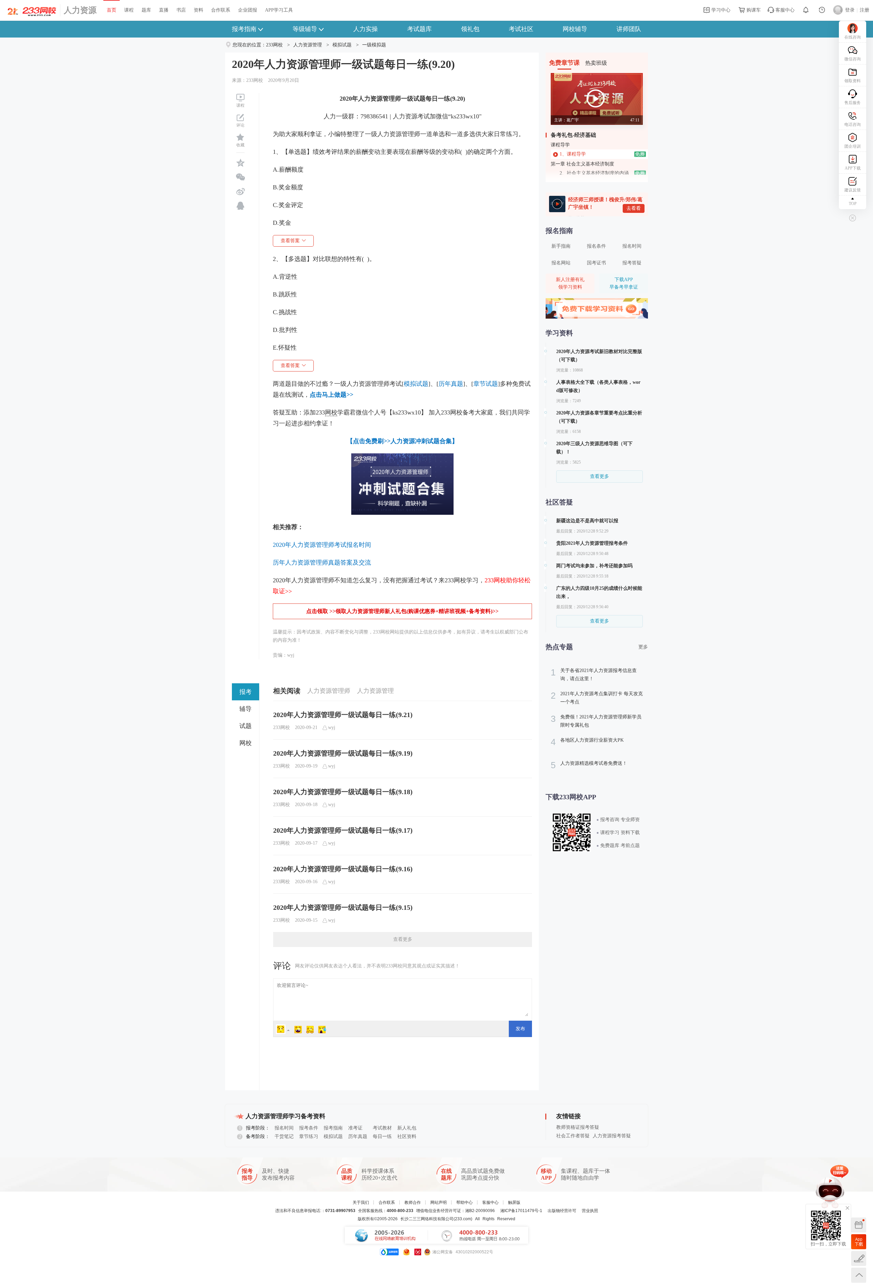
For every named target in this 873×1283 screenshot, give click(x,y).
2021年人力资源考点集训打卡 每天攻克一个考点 (597, 697)
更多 (643, 647)
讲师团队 (629, 29)
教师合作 (412, 1202)
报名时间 (631, 246)
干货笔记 (284, 1136)
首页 (111, 10)
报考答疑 (631, 262)
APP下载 (853, 168)
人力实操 (365, 29)
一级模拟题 (374, 44)
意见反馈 (858, 1258)
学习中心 (720, 10)
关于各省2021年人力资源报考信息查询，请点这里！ (594, 674)
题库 (146, 10)
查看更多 (402, 939)
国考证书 (596, 262)
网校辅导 (575, 29)
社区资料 (406, 1136)
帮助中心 (464, 1202)
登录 (850, 10)
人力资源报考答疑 (612, 1135)
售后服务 (852, 102)
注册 (864, 10)
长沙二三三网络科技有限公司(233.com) (436, 1218)
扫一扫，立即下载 (858, 1241)
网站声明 (438, 1202)
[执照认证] (406, 1252)
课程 (129, 10)
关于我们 (361, 1202)
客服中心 (784, 10)
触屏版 (514, 1202)
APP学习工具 (279, 10)
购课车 (753, 10)
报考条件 (308, 1128)
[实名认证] (417, 1252)
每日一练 (382, 1136)
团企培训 (852, 146)
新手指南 (561, 246)
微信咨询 (852, 59)
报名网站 (561, 262)
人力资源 (80, 10)
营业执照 (590, 1210)
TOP (853, 203)
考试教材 (382, 1128)
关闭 (847, 1208)
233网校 (274, 44)
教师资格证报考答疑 (577, 1127)
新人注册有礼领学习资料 (570, 283)
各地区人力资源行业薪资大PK (587, 742)
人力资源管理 (307, 44)
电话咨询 (852, 124)
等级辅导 (305, 29)
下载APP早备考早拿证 (623, 283)
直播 (163, 10)
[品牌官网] (389, 1252)
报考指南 (244, 29)
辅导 (245, 708)
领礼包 (470, 29)
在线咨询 (852, 37)
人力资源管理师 (328, 690)
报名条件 (596, 246)
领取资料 (852, 80)
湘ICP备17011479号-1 (521, 1210)
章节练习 (308, 1136)
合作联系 (220, 10)
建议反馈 (852, 190)
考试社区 (521, 29)
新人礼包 (406, 1128)
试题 (245, 726)
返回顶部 (858, 1275)
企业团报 (247, 10)
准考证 (355, 1128)
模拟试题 (342, 44)
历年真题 (357, 1136)
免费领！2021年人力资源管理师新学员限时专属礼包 (596, 721)
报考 (245, 691)
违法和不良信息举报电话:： (315, 1210)
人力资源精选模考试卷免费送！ (589, 765)
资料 (198, 10)
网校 (245, 743)
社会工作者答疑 (573, 1135)
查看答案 (290, 240)
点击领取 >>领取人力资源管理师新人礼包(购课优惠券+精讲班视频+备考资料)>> (402, 611)
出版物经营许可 (562, 1210)
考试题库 (419, 29)
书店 (181, 10)
